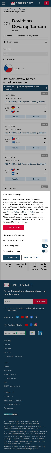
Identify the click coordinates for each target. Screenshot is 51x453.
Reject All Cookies (31, 257)
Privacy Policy (29, 212)
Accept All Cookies (13, 227)
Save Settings (11, 257)
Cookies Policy (12, 212)
